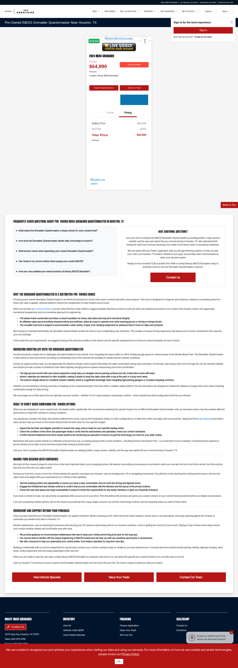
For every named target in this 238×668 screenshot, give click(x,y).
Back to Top (229, 204)
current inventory (43, 309)
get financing (206, 418)
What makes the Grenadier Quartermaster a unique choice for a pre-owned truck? (57, 230)
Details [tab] (110, 112)
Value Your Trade (134, 88)
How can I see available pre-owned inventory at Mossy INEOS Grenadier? (54, 271)
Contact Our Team (191, 577)
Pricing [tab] (127, 112)
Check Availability (134, 65)
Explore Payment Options (103, 88)
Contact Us (173, 277)
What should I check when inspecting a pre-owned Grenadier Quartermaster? (55, 251)
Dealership (182, 619)
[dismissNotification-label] (231, 634)
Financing (125, 619)
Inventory (69, 619)
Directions (181, 630)
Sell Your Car (126, 635)
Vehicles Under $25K (73, 630)
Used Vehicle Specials (74, 635)
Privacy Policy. (130, 654)
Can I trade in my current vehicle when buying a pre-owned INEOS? (50, 261)
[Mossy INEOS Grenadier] (19, 11)
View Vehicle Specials (47, 577)
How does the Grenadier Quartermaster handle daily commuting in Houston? (55, 241)
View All (67, 625)
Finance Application (129, 625)
